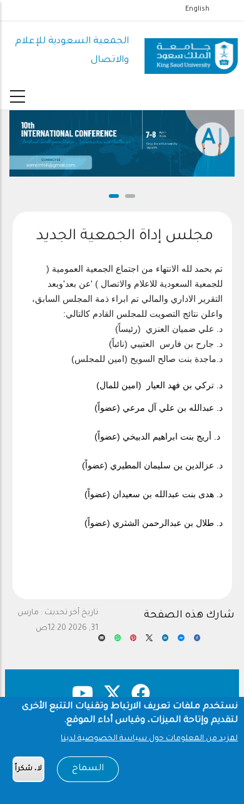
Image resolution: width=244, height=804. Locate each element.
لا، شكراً (28, 769)
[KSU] (191, 51)
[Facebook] (197, 641)
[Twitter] (149, 641)
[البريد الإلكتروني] (101, 641)
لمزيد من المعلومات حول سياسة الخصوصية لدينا (149, 738)
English (197, 9)
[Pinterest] (133, 641)
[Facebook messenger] (181, 641)
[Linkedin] (165, 641)
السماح (88, 769)
